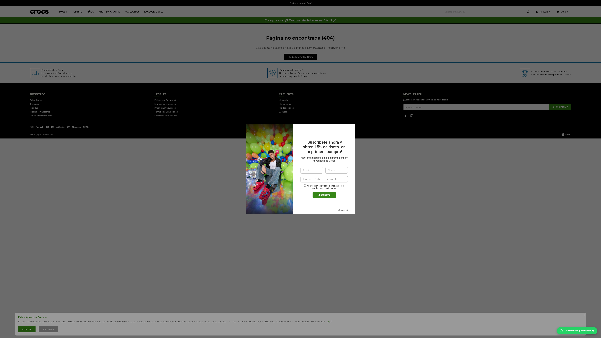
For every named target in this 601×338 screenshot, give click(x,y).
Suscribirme (324, 194)
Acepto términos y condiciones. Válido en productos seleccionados (325, 187)
